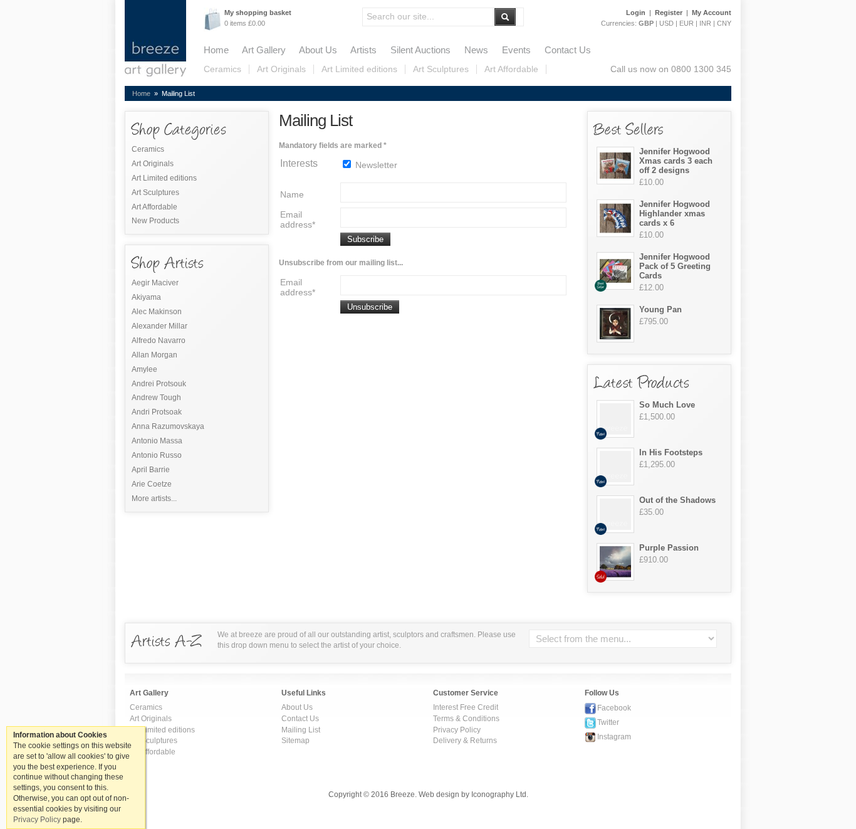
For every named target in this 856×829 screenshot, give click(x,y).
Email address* (297, 219)
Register (668, 12)
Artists (363, 50)
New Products (155, 220)
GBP (646, 23)
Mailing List (300, 730)
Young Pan (660, 309)
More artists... (154, 498)
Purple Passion (669, 547)
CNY (724, 23)
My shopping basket (257, 12)
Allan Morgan (154, 355)
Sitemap (295, 740)
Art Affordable (511, 69)
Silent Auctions (420, 50)
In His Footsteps (670, 452)
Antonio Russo (157, 455)
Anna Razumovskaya (168, 426)
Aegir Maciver (155, 282)
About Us (318, 50)
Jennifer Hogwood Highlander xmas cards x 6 (674, 213)
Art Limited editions (359, 69)
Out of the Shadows (677, 500)
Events (516, 50)
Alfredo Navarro (158, 340)
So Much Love (667, 404)
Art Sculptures (441, 69)
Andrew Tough (156, 397)
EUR (686, 23)
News (476, 50)
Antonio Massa (157, 440)
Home (216, 50)
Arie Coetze (152, 484)
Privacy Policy (457, 730)
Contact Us (568, 50)
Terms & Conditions (466, 718)
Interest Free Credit (465, 707)
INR (705, 23)
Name (292, 194)
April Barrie (151, 469)
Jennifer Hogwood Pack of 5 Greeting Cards (675, 266)
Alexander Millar (159, 326)
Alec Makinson (157, 311)
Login (635, 12)
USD (666, 23)
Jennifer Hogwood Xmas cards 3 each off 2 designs (675, 161)
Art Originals (281, 69)
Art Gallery (264, 50)
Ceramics (222, 69)
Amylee (144, 369)
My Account (711, 12)
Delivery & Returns (465, 740)
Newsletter (375, 165)
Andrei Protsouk (159, 383)
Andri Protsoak (157, 412)
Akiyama (146, 297)
